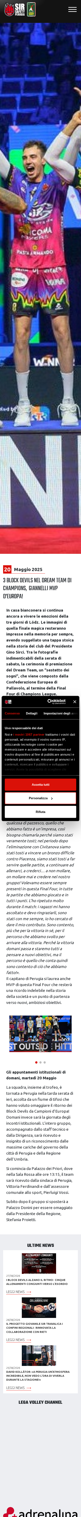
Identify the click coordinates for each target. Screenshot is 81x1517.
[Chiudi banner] (74, 701)
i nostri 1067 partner (29, 734)
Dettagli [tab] (31, 713)
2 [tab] (40, 1062)
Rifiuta (40, 811)
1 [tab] (36, 1062)
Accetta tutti (40, 784)
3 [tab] (45, 1062)
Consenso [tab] (12, 713)
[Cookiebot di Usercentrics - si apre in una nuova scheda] (49, 701)
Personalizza (38, 798)
